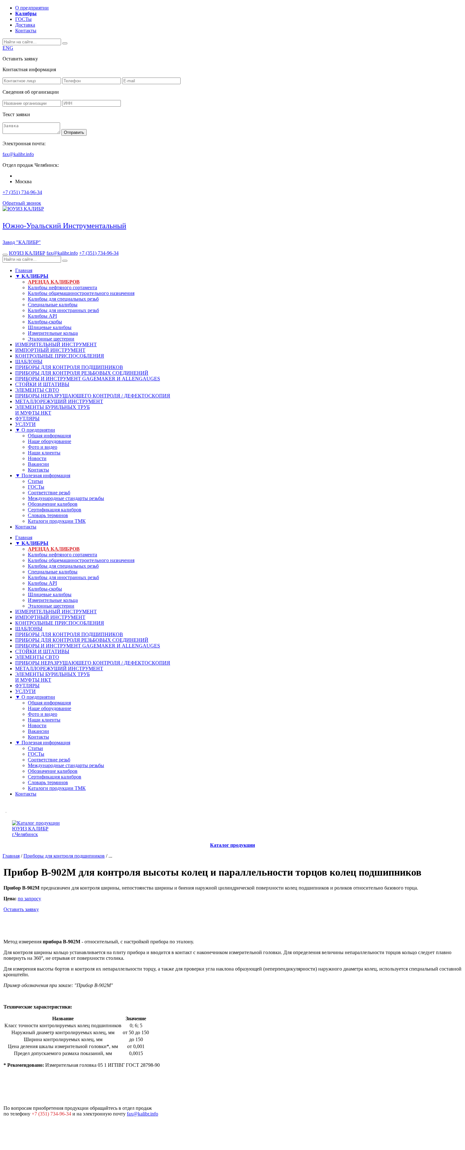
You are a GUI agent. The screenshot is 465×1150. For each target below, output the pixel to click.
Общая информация (49, 435)
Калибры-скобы (45, 321)
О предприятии (32, 7)
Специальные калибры (53, 304)
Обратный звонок (22, 203)
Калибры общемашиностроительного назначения (81, 293)
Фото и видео (42, 447)
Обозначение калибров (53, 504)
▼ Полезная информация (42, 475)
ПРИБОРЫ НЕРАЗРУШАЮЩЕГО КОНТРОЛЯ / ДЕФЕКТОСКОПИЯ (92, 395)
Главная (23, 270)
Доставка (25, 25)
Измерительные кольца (53, 333)
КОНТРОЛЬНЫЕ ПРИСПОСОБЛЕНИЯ (59, 356)
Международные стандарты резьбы (66, 498)
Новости (37, 458)
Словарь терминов (48, 515)
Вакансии (38, 464)
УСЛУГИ (25, 424)
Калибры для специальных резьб (63, 299)
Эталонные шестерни (51, 338)
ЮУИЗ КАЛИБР (27, 253)
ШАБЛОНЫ (28, 361)
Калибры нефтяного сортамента (62, 287)
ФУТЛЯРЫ (27, 418)
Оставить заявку (21, 909)
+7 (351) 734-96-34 (22, 192)
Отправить (74, 132)
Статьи (35, 481)
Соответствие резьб (49, 492)
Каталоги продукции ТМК (57, 521)
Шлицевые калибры (49, 327)
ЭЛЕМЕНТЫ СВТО (37, 390)
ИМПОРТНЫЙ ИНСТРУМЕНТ (50, 350)
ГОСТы (23, 19)
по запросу (29, 898)
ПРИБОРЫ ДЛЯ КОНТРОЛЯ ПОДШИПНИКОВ (69, 367)
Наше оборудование (49, 441)
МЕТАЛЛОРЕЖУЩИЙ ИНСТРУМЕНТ (59, 401)
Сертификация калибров (54, 509)
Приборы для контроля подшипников (64, 856)
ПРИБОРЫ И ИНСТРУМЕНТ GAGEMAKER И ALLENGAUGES (87, 378)
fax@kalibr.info (62, 253)
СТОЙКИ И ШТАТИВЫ (42, 384)
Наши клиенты (44, 452)
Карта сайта (449, 1126)
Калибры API (42, 316)
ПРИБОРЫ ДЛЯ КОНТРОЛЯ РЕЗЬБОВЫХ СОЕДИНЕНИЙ (81, 373)
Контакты (25, 30)
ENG (8, 48)
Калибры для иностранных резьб (63, 310)
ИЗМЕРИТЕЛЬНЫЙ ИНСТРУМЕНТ (56, 344)
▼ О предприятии (35, 430)
